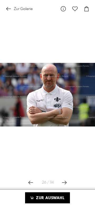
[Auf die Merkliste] (75, 8)
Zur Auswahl (50, 198)
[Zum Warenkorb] (86, 8)
